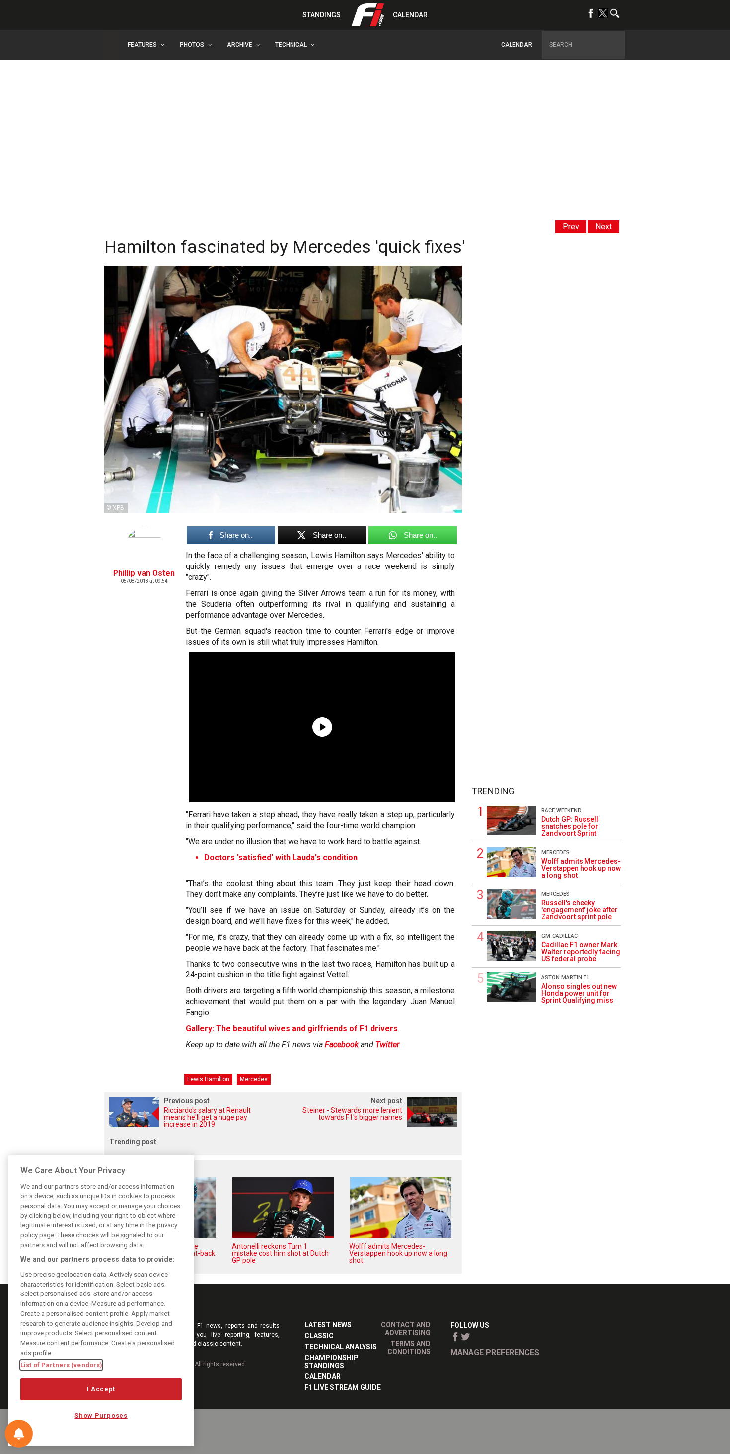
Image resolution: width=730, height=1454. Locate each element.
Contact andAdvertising (406, 1329)
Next (603, 226)
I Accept (101, 1389)
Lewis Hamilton (208, 1079)
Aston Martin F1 (565, 977)
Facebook (342, 1044)
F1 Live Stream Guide (342, 1387)
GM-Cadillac (559, 936)
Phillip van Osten (144, 573)
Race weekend (561, 811)
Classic (319, 1336)
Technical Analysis (340, 1347)
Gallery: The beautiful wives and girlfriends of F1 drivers (292, 1028)
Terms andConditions (409, 1348)
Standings (321, 15)
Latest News (328, 1325)
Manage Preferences (494, 1352)
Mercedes (254, 1079)
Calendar (410, 15)
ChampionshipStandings (331, 1362)
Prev (571, 226)
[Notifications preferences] (19, 1434)
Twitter (387, 1044)
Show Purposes (101, 1415)
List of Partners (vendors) (61, 1365)
